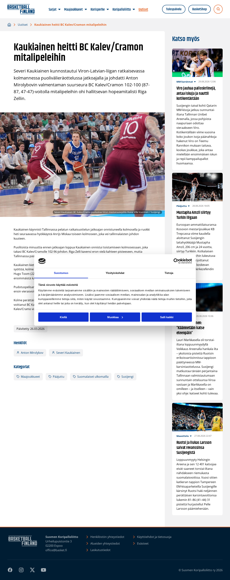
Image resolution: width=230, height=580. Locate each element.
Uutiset (23, 25)
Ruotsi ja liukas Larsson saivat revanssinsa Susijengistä (193, 447)
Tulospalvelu (173, 9)
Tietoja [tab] (169, 272)
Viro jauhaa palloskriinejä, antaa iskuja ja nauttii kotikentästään (196, 93)
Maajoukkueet (30, 377)
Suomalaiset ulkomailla (93, 377)
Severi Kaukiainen (68, 353)
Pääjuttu (58, 377)
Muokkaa (113, 317)
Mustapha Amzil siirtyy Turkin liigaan (193, 215)
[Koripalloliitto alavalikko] (134, 9)
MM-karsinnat (184, 81)
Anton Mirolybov (32, 353)
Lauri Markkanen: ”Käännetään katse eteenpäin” (190, 327)
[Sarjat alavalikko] (59, 9)
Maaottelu (182, 436)
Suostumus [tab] (61, 272)
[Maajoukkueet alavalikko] (86, 9)
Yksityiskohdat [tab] (115, 272)
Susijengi (127, 377)
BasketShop (199, 9)
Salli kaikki (166, 317)
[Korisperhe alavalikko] (107, 9)
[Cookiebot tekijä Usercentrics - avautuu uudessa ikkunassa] (176, 261)
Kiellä (63, 317)
